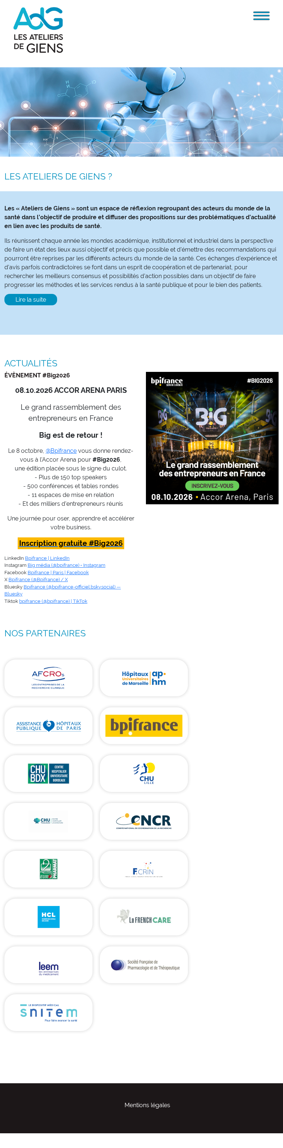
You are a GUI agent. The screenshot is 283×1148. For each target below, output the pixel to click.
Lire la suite (30, 299)
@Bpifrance (61, 450)
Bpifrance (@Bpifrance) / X (38, 579)
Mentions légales (147, 1105)
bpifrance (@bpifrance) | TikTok (53, 601)
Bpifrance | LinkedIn (47, 558)
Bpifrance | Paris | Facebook (58, 572)
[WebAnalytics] (14, 1137)
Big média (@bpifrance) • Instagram (66, 565)
